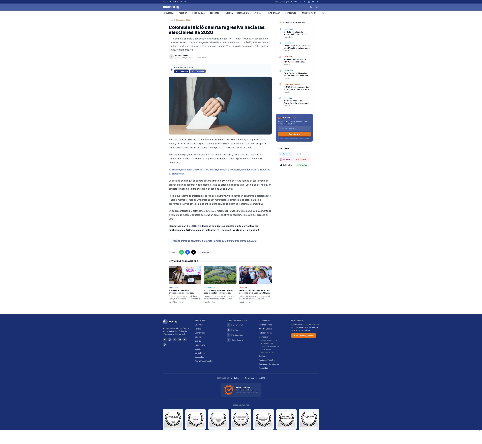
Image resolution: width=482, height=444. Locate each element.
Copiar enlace (204, 252)
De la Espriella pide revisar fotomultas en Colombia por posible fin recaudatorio (296, 75)
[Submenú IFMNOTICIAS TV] (318, 13)
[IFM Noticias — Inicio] (171, 7)
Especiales (290, 13)
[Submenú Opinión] (263, 13)
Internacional (243, 13)
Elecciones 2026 (183, 20)
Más (324, 13)
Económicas (198, 13)
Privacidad (263, 368)
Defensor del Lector (268, 352)
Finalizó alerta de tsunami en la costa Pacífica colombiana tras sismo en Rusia (213, 240)
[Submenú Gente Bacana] (282, 13)
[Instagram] (170, 340)
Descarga (179, 173)
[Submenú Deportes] (221, 13)
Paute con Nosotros (267, 360)
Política (183, 13)
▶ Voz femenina (182, 71)
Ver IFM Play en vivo (305, 335)
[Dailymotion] (185, 340)
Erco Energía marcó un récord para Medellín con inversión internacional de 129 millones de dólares (219, 294)
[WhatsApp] (165, 345)
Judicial (229, 13)
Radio (183, 2)
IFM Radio (235, 330)
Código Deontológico (269, 340)
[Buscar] (316, 7)
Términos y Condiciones (269, 364)
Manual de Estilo (267, 343)
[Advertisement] (241, 437)
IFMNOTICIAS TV (309, 13)
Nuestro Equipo (265, 329)
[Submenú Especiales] (298, 13)
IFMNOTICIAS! (194, 226)
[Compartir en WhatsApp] (181, 252)
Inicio (171, 20)
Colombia (169, 13)
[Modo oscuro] (311, 7)
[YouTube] (180, 340)
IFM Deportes (237, 335)
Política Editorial (265, 333)
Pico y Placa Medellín (204, 361)
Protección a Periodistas (270, 346)
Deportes (214, 13)
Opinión (257, 13)
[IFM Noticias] (170, 321)
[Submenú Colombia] (176, 13)
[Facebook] (165, 340)
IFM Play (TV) (237, 325)
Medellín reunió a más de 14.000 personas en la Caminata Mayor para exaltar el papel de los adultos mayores (254, 294)
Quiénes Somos (265, 325)
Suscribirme (294, 134)
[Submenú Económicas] (207, 13)
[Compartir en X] (193, 252)
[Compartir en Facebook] (187, 252)
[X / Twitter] (175, 340)
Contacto (263, 356)
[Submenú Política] (189, 13)
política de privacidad (302, 138)
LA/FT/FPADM (266, 349)
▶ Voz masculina (198, 71)
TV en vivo (171, 2)
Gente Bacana (273, 13)
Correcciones (264, 337)
